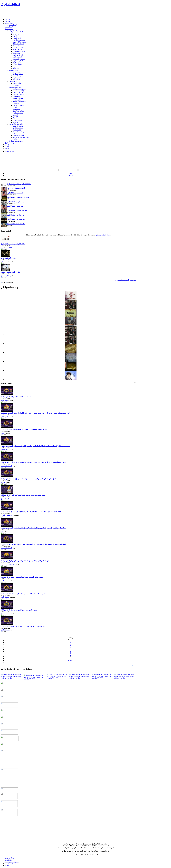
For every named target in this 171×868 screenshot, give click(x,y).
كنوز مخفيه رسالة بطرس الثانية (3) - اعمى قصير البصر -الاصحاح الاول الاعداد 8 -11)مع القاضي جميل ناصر (35, 413)
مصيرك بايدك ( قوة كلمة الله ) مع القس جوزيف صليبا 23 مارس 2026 (23, 626)
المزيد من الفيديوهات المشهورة (126, 280)
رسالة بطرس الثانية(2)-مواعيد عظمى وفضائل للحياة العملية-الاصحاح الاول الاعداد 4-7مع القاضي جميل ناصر (36, 446)
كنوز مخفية (4, 416)
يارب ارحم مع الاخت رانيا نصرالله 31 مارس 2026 (16, 396)
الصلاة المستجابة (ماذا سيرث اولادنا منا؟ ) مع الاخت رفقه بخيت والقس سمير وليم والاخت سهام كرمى (34, 462)
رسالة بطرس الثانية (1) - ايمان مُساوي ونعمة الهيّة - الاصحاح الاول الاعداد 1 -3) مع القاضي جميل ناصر (33, 528)
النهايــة (70, 660)
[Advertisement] (37, 12)
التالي (70, 658)
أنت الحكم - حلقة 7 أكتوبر (15, 206)
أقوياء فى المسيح (6, 276)
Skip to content (9, 151)
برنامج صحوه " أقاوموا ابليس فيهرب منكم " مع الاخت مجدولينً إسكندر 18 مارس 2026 (29, 478)
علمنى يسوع (5, 613)
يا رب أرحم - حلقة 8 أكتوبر (15, 215)
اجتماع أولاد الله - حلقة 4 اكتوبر (17, 210)
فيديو (70, 173)
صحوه (3, 433)
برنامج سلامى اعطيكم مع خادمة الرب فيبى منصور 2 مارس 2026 (22, 577)
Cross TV (9, 247)
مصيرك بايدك (5, 597)
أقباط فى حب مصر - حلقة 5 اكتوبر (18, 197)
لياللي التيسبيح (5, 498)
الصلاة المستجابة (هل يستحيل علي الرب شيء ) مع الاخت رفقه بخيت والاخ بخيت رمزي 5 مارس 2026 (33, 544)
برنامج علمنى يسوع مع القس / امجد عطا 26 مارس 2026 (19, 610)
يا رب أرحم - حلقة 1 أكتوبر (15, 201)
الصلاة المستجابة (6, 466)
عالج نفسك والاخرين (7, 515)
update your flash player (102, 235)
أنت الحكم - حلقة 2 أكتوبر (15, 193)
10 (70, 640)
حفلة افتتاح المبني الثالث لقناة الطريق (19, 184)
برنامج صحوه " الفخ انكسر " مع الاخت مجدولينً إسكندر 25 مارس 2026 (24, 429)
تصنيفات (70, 175)
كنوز (2, 531)
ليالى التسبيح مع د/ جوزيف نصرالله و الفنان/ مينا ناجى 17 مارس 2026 (23, 495)
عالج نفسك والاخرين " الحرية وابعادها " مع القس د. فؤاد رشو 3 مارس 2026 (25, 561)
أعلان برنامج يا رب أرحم (8, 258)
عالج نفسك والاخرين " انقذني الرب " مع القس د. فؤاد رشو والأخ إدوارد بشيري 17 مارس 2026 (31, 511)
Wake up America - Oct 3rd (16, 224)
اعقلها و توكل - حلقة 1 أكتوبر (16, 219)
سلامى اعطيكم (6, 581)
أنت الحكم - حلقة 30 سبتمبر (16, 188)
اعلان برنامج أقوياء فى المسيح (10, 272)
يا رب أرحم (4, 261)
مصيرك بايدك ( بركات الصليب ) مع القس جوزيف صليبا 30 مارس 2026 (23, 593)
